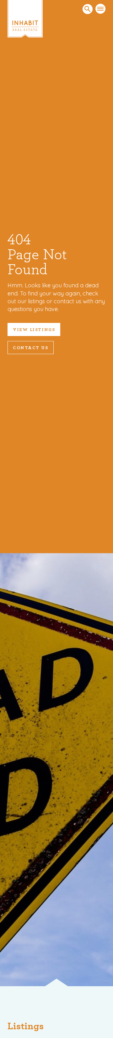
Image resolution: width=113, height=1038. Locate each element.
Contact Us (30, 348)
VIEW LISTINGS (34, 330)
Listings (26, 1026)
